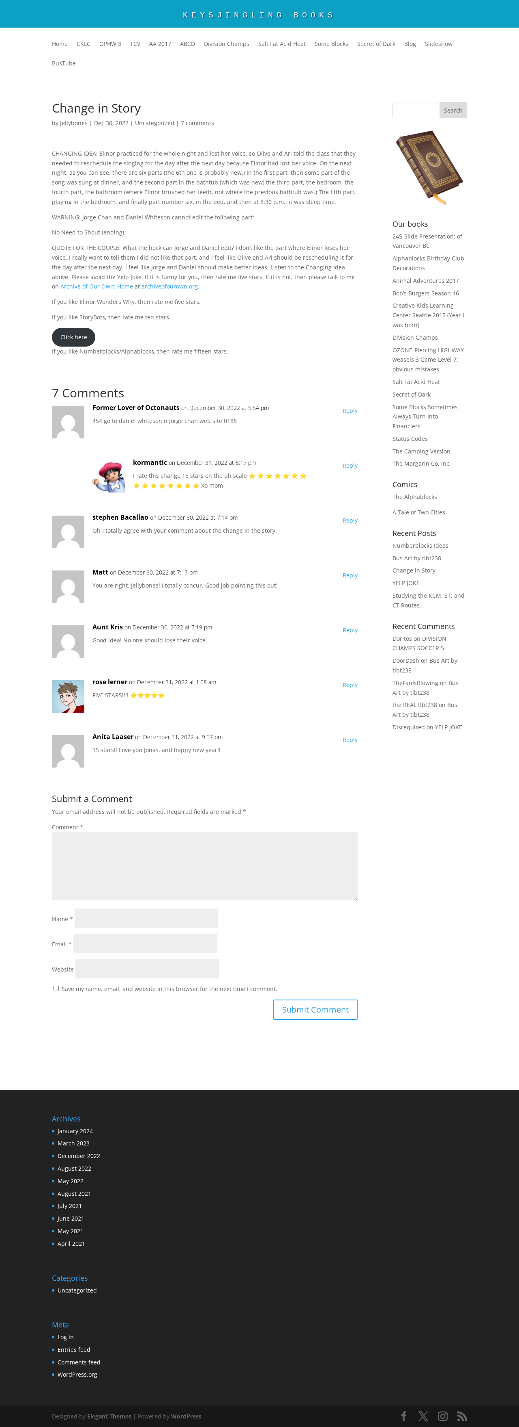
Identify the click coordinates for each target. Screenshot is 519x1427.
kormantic (150, 462)
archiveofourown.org (170, 286)
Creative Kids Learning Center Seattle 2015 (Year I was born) (428, 315)
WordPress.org (77, 1374)
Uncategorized (154, 123)
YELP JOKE (406, 583)
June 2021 (71, 1218)
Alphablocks (420, 497)
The (397, 497)
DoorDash (405, 660)
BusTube (64, 64)
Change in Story (413, 570)
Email (62, 944)
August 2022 (74, 1168)
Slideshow (439, 44)
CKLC (83, 44)
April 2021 (71, 1243)
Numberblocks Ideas (420, 545)
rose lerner (109, 681)
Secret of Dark (376, 44)
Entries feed (74, 1349)
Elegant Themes (109, 1416)
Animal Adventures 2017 (425, 280)
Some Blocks (331, 44)
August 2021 (74, 1193)
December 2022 (79, 1156)
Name (62, 919)
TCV (135, 44)
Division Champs (226, 44)
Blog (410, 44)
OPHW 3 (110, 44)
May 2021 (71, 1231)
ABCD (187, 44)
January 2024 (75, 1131)
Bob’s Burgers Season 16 (425, 293)
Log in (66, 1337)
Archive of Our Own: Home (96, 286)
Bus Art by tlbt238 (416, 558)
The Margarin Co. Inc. (421, 463)
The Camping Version (421, 451)
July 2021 (70, 1206)
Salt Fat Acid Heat (282, 44)
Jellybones (74, 123)
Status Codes (410, 438)
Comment (67, 827)
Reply (350, 410)
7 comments (197, 123)
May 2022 (71, 1181)
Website (63, 969)
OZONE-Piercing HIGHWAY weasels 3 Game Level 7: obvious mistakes (428, 359)
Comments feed (79, 1362)
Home (60, 44)
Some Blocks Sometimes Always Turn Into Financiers (425, 416)
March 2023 (74, 1143)
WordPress (186, 1416)
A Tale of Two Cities (418, 512)
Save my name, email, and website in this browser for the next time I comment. (169, 989)
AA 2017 (160, 44)
